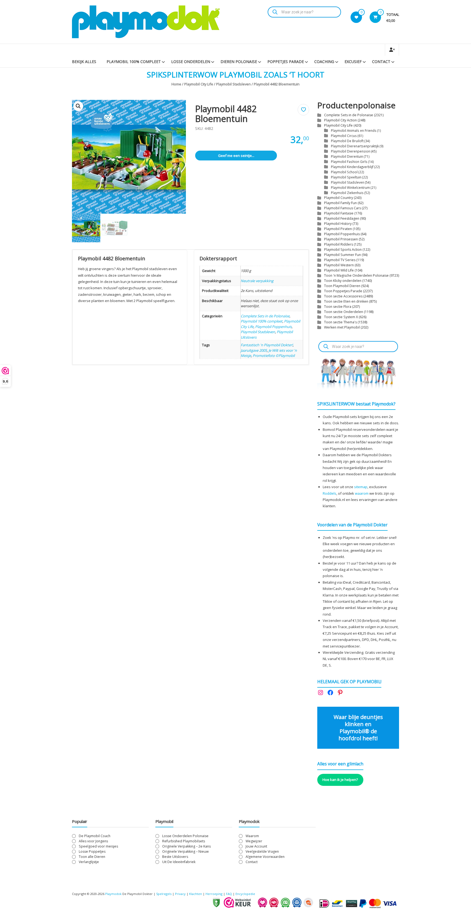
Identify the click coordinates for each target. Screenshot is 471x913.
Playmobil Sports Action (343, 249)
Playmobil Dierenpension (350, 151)
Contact (381, 61)
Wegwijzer (254, 841)
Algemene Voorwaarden (265, 856)
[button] (78, 106)
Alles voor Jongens (93, 841)
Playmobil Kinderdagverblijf (352, 167)
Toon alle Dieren (92, 856)
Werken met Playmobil (342, 327)
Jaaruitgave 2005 (254, 350)
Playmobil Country (338, 197)
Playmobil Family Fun (340, 203)
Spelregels (163, 894)
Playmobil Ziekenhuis (347, 192)
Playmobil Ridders (338, 244)
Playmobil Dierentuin (347, 156)
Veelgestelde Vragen (262, 851)
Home (176, 84)
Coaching (324, 61)
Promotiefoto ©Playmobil (274, 355)
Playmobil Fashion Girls (349, 161)
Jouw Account (256, 846)
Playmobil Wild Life (339, 270)
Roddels (329, 493)
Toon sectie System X (341, 317)
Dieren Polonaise (239, 61)
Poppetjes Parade (285, 61)
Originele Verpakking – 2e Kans (186, 846)
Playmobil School (344, 172)
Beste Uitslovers (175, 856)
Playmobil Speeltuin (346, 177)
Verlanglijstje (89, 862)
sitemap (360, 486)
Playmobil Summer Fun (342, 254)
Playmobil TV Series (339, 260)
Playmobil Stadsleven (233, 84)
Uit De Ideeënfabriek (178, 862)
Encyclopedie (245, 894)
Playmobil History (338, 223)
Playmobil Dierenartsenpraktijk (355, 146)
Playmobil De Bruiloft (347, 141)
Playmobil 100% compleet (261, 321)
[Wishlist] (356, 17)
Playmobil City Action (340, 120)
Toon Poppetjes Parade (343, 291)
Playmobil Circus (344, 135)
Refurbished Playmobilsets (183, 841)
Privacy (180, 894)
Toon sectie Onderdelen (343, 311)
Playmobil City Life (198, 84)
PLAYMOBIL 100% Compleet (134, 61)
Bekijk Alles (84, 61)
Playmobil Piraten (338, 228)
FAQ (229, 894)
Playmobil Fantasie (339, 213)
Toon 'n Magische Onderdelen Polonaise (356, 275)
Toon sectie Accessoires (343, 296)
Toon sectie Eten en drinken (346, 301)
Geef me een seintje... (236, 155)
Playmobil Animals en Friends (353, 130)
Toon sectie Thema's (340, 322)
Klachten (195, 894)
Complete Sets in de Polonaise (265, 316)
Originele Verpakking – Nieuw (185, 851)
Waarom (252, 836)
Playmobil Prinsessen (341, 239)
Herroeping (214, 894)
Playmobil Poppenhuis (273, 326)
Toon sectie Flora (337, 306)
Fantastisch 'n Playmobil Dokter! (267, 344)
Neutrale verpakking (257, 280)
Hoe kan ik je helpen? (340, 779)
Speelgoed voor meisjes (98, 846)
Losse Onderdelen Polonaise (185, 836)
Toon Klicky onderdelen (342, 280)
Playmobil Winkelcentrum (350, 187)
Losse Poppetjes (92, 851)
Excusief (353, 61)
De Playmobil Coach (94, 836)
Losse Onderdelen (190, 61)
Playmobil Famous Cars (342, 208)
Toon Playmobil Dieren (342, 286)
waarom (362, 493)
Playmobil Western (339, 265)
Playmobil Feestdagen (341, 218)
